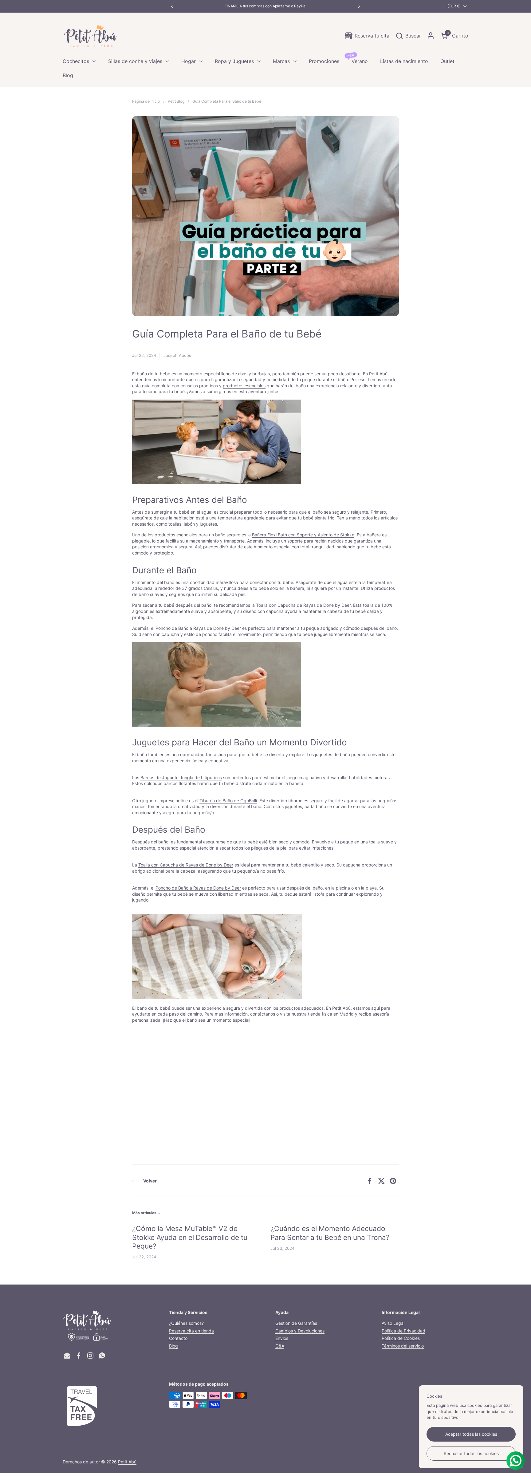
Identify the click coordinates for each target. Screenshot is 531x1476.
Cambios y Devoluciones (299, 1330)
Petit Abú (127, 1461)
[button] (408, 36)
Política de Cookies (401, 1338)
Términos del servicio (403, 1345)
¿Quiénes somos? (186, 1323)
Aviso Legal (393, 1323)
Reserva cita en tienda (191, 1330)
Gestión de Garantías (296, 1323)
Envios (281, 1338)
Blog (173, 1345)
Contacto (178, 1338)
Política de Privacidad (403, 1330)
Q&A (279, 1345)
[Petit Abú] (90, 35)
